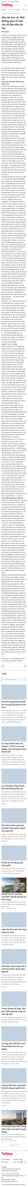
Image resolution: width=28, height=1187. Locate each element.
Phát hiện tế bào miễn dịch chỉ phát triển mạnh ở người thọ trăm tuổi (13, 828)
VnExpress (4, 1)
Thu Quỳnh (5, 32)
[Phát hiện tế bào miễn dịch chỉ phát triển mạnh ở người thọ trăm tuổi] (14, 815)
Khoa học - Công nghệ (14, 9)
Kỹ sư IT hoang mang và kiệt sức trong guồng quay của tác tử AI (14, 704)
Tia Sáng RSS (5, 1162)
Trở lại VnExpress (6, 1159)
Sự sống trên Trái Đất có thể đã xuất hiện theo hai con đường (13, 1046)
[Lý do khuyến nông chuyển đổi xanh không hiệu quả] (14, 776)
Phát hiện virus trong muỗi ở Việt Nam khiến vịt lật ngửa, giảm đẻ (14, 969)
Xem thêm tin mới (14, 1145)
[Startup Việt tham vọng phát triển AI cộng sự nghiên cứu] (14, 1075)
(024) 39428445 (11, 1179)
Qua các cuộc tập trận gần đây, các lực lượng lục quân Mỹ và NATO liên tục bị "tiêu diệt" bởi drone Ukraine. (14, 1020)
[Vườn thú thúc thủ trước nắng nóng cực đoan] (14, 919)
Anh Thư (4, 987)
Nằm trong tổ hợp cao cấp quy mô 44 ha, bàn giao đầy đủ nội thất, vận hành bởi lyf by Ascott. (13, 1137)
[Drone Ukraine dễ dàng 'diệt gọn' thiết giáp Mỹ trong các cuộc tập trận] (14, 998)
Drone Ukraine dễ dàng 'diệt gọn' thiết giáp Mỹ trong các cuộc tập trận (14, 1011)
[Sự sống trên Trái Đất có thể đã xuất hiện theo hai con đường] (14, 1033)
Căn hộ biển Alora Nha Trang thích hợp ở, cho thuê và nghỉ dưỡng (14, 1129)
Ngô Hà (4, 804)
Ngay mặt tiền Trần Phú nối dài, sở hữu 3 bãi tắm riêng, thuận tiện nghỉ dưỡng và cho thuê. (14, 904)
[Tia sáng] (7, 5)
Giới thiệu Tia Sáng (17, 1159)
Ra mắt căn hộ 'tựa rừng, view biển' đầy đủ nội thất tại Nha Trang (14, 897)
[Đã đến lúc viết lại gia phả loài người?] (14, 853)
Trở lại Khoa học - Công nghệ (3, 666)
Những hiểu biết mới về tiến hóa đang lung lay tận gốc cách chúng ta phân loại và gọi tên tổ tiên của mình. (13, 871)
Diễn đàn (3, 9)
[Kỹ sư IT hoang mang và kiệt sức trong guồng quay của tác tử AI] (14, 692)
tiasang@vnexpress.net (11, 1181)
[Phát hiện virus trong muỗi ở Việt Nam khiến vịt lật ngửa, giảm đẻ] (14, 956)
